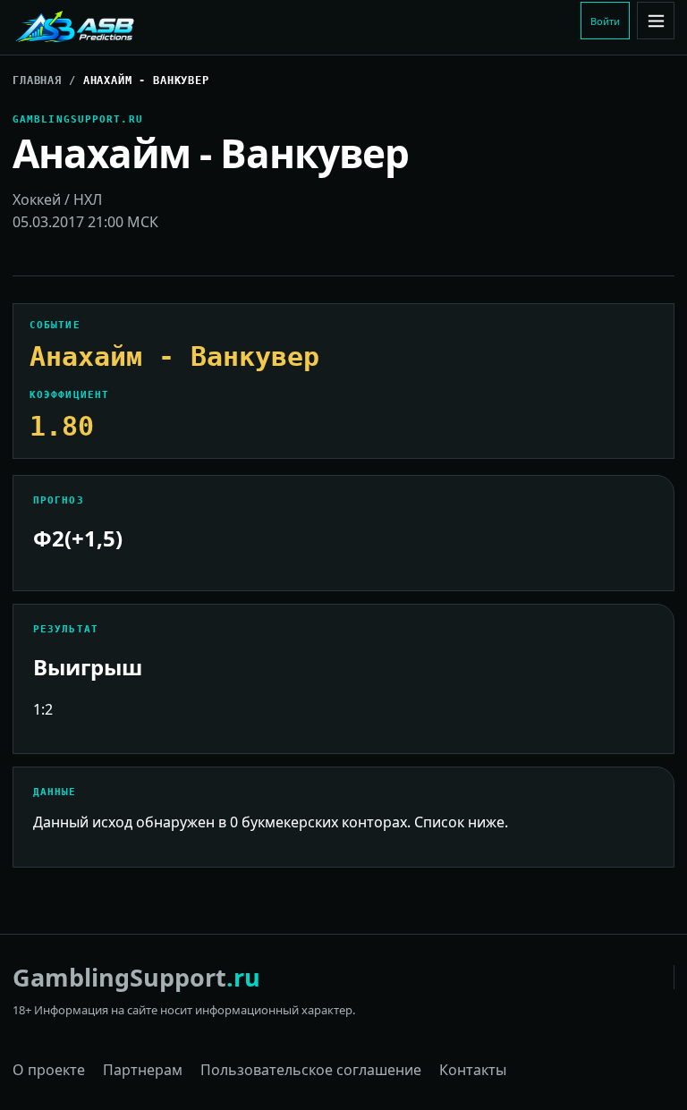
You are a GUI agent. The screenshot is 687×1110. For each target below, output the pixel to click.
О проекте (49, 1070)
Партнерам (142, 1070)
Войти (605, 21)
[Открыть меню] (655, 20)
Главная (37, 80)
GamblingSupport (136, 977)
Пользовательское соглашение (310, 1070)
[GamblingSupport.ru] (133, 27)
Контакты (472, 1070)
